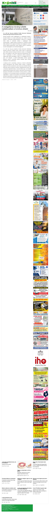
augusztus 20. (25, 475)
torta (28, 475)
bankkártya (36, 493)
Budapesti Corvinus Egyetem (6, 79)
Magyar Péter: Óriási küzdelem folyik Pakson (39, 462)
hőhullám (23, 494)
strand (4, 502)
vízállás (36, 468)
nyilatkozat (11, 79)
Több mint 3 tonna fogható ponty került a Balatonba (40, 479)
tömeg (9, 502)
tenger (6, 502)
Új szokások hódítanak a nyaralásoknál (8, 478)
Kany (2, 502)
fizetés (39, 493)
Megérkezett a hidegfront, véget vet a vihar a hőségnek (24, 479)
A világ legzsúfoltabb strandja (7, 497)
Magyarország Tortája (20, 475)
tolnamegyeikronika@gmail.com (8, 508)
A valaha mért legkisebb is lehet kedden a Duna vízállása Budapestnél (24, 488)
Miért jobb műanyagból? (26, 7)
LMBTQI (15, 79)
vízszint (34, 468)
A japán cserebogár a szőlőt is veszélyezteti (39, 7)
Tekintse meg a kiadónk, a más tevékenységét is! (42, 2)
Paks (38, 468)
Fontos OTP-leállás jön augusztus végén (40, 488)
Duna (18, 494)
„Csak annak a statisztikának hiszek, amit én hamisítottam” (9, 462)
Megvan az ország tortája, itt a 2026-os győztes (24, 471)
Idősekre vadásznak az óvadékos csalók (9, 488)
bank (33, 493)
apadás (40, 468)
